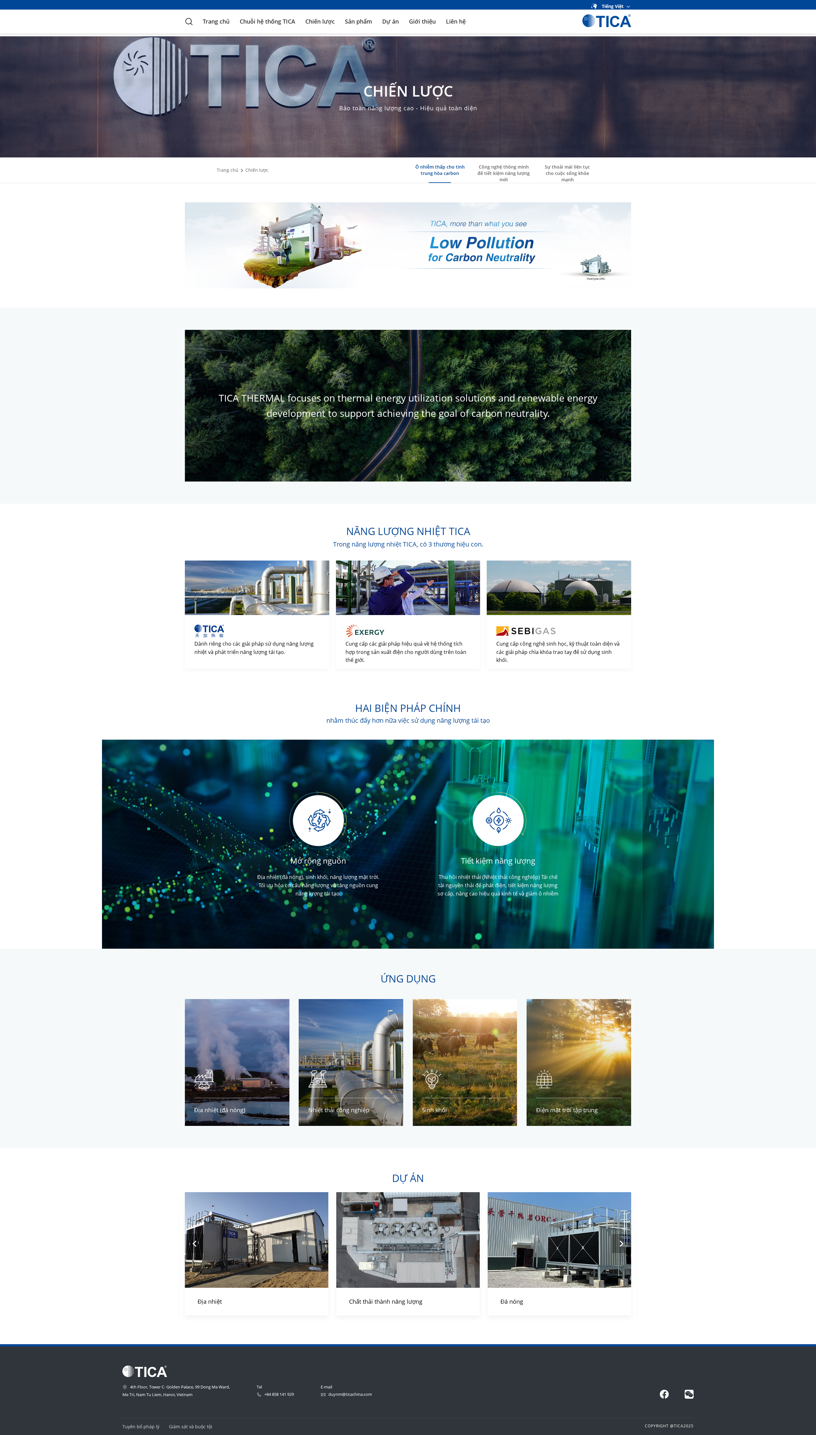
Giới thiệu (422, 21)
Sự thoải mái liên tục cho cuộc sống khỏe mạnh (567, 173)
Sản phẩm (358, 21)
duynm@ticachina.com (350, 1394)
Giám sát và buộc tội (190, 1427)
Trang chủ (216, 21)
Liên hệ (456, 21)
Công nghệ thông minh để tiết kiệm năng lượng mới (503, 173)
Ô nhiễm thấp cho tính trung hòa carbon (440, 170)
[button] (194, 1243)
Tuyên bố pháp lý (140, 1427)
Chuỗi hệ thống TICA (267, 21)
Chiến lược (320, 21)
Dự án (390, 21)
